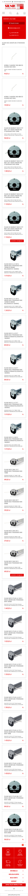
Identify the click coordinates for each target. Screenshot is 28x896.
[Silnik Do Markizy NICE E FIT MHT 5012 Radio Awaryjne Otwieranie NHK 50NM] (14, 217)
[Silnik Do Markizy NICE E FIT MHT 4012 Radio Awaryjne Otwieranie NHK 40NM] (14, 184)
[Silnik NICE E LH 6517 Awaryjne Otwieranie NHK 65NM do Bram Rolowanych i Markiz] (14, 358)
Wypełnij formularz (15, 23)
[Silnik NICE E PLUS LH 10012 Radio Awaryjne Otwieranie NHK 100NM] (14, 589)
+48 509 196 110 (14, 35)
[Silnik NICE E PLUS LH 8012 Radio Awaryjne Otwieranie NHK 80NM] (14, 754)
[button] (3, 13)
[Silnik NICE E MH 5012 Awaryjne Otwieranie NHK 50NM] (14, 553)
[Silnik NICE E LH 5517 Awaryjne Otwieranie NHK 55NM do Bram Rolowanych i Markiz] (14, 324)
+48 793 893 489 (14, 32)
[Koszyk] (24, 13)
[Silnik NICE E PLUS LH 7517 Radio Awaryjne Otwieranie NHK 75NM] (14, 721)
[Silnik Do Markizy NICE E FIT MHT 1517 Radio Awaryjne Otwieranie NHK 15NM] (14, 118)
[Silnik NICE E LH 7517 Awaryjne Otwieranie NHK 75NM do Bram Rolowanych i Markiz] (14, 393)
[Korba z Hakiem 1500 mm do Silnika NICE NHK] (14, 55)
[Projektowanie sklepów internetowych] (14, 888)
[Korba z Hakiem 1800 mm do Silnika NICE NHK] (14, 87)
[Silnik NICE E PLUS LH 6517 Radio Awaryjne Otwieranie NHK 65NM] (14, 688)
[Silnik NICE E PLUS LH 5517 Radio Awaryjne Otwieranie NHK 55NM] (14, 655)
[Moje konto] (17, 13)
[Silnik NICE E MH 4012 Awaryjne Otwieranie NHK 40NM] (14, 522)
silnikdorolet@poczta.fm (15, 28)
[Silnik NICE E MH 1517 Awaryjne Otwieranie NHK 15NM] (14, 461)
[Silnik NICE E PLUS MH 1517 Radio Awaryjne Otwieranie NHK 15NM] (14, 787)
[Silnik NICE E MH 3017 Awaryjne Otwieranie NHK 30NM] (14, 492)
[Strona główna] (14, 6)
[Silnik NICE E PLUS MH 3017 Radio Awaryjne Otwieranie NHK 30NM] (14, 820)
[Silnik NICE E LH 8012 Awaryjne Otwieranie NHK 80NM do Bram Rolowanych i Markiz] (14, 428)
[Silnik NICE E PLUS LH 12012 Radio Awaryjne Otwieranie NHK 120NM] (14, 622)
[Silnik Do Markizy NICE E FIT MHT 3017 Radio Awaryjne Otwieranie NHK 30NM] (14, 151)
